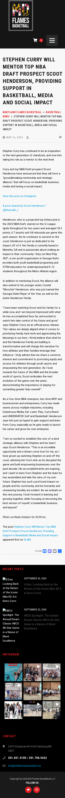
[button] (13, 672)
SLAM (27, 539)
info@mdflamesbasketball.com (24, 765)
